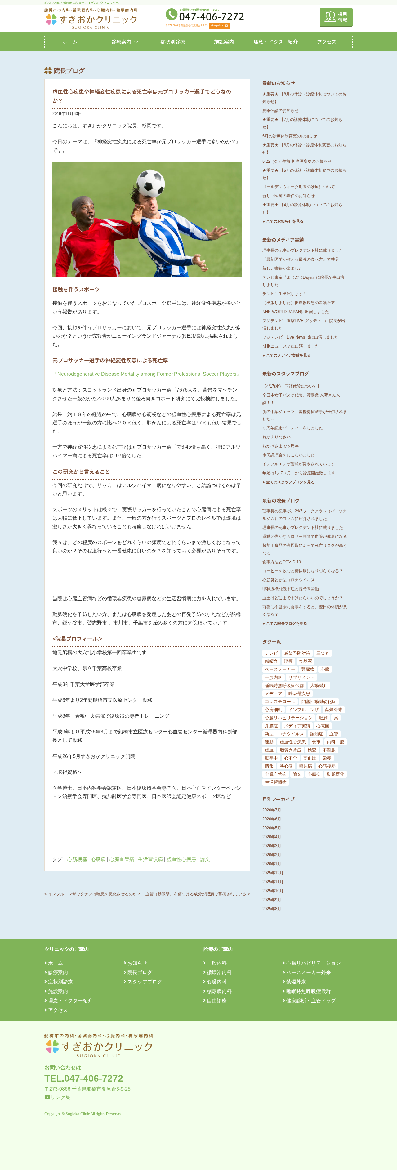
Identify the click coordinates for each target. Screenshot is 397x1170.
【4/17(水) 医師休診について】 (291, 386)
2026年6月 (271, 819)
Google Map (217, 25)
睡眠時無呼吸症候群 (284, 685)
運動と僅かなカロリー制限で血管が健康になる (304, 536)
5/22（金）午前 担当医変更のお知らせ (297, 161)
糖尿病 (305, 766)
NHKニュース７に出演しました (290, 346)
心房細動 (273, 709)
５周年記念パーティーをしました (292, 428)
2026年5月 (271, 828)
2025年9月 (271, 899)
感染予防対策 (297, 653)
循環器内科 (219, 972)
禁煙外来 (333, 709)
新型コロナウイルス (284, 733)
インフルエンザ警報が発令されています (298, 464)
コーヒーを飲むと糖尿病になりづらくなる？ (302, 571)
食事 (316, 741)
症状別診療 (172, 41)
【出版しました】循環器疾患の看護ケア (298, 302)
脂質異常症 (290, 749)
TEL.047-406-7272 (83, 1078)
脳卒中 (271, 758)
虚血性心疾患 (181, 859)
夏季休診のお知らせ (280, 110)
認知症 (316, 733)
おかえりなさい (276, 437)
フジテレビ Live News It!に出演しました (300, 337)
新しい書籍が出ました (282, 268)
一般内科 (273, 677)
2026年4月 (271, 837)
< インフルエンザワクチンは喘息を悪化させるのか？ (92, 894)
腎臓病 (307, 669)
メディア (273, 693)
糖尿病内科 (219, 991)
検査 (312, 749)
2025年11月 (272, 882)
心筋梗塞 (77, 859)
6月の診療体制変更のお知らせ (289, 136)
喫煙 (288, 661)
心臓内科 (216, 981)
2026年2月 (271, 855)
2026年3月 (271, 846)
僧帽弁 (271, 661)
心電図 (322, 725)
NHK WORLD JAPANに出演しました (295, 311)
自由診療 (216, 1000)
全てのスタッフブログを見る (290, 482)
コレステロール (280, 701)
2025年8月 (271, 908)
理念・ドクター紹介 (275, 41)
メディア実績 (297, 725)
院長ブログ (139, 972)
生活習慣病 (150, 859)
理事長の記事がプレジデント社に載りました (302, 250)
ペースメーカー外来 (308, 972)
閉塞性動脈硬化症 (318, 701)
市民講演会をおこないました (288, 455)
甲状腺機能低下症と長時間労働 (290, 589)
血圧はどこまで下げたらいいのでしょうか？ (302, 598)
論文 (205, 859)
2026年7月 (271, 810)
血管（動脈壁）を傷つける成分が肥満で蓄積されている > (197, 894)
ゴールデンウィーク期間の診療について (298, 186)
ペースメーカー (280, 669)
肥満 (323, 717)
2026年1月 (271, 864)
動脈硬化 (335, 774)
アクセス (327, 41)
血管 (333, 733)
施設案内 (224, 41)
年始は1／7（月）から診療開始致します (298, 473)
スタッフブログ (144, 981)
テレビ (271, 653)
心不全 (290, 758)
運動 (269, 741)
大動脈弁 (319, 685)
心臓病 (98, 859)
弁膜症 (271, 725)
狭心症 (286, 766)
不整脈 (329, 749)
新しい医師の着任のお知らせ (288, 195)
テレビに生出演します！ (284, 293)
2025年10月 (272, 891)
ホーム (70, 41)
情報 (269, 766)
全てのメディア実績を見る (288, 355)
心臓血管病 (121, 859)
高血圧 (309, 758)
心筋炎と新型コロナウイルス (288, 580)
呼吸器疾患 (299, 693)
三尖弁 (322, 653)
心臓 (325, 669)
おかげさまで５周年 (280, 446)
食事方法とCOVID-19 (281, 562)
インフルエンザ (303, 709)
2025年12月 (272, 873)
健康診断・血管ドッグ (310, 1000)
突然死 (305, 661)
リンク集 (60, 1097)
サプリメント (301, 677)
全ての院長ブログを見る (286, 623)
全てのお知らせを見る (284, 221)
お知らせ (136, 963)
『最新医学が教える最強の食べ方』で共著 (300, 259)
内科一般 (335, 741)
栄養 (327, 758)
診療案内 (121, 41)
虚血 (269, 749)
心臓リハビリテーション (289, 717)
